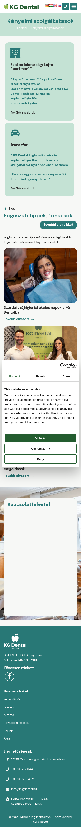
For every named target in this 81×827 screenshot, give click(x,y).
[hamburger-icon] (73, 6)
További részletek (23, 112)
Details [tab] (40, 376)
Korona (9, 707)
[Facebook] (9, 676)
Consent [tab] (14, 376)
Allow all (40, 437)
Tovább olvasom (16, 319)
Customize (38, 448)
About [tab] (66, 376)
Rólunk (8, 731)
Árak (7, 739)
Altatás (9, 715)
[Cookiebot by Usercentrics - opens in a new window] (60, 365)
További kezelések (16, 723)
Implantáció (12, 699)
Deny (40, 459)
